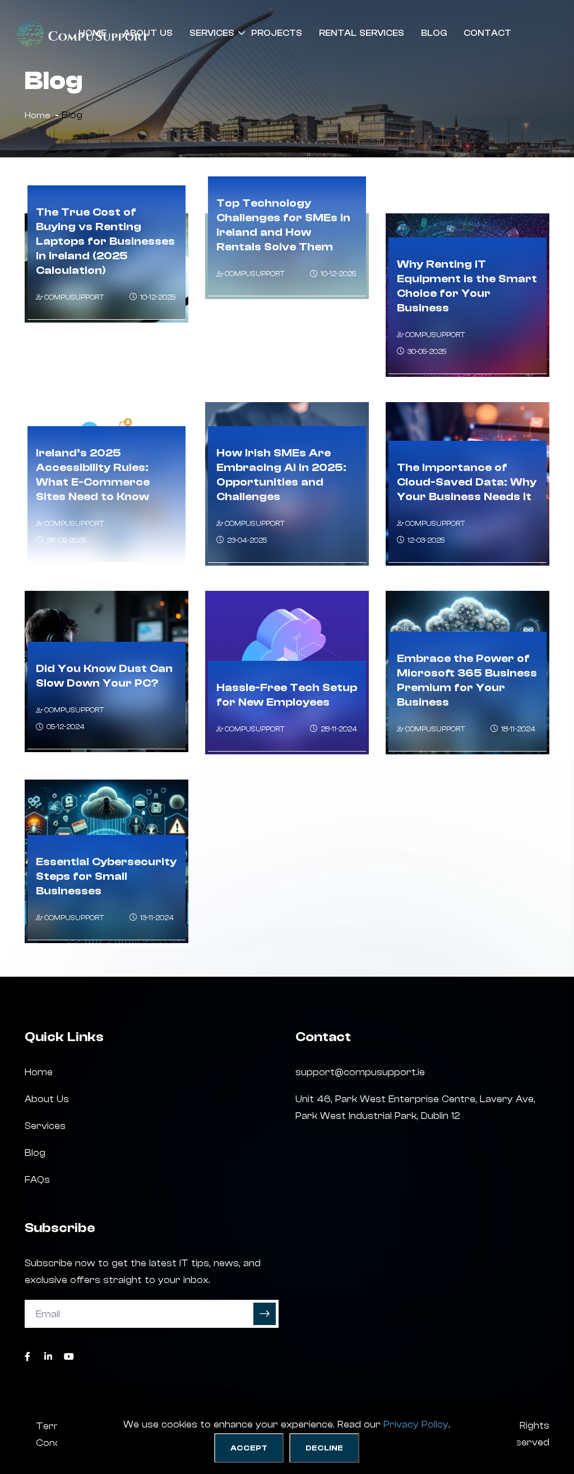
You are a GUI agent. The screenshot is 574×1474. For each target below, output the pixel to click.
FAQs (37, 1179)
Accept (248, 1448)
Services (45, 1126)
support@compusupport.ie (360, 1072)
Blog (434, 33)
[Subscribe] (264, 1314)
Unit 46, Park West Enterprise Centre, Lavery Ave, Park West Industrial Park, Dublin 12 (415, 1107)
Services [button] (211, 33)
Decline (324, 1448)
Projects (276, 33)
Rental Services (361, 33)
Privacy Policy (415, 1424)
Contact (487, 33)
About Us (148, 33)
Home (92, 33)
